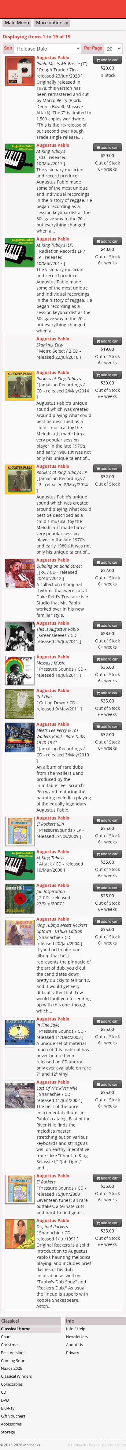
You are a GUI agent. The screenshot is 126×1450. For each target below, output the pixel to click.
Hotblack (78, 1444)
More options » (52, 22)
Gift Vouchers (13, 1416)
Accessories (11, 1424)
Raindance (98, 1444)
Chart (6, 1336)
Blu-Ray (8, 1408)
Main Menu (17, 22)
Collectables (12, 1384)
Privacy (72, 1352)
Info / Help (75, 1328)
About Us (74, 1344)
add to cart (109, 59)
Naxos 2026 (11, 1368)
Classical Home (16, 1328)
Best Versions (13, 1352)
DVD (5, 1400)
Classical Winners (16, 1376)
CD (3, 1392)
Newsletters (77, 1336)
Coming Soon (13, 1360)
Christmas (10, 1344)
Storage (8, 1432)
